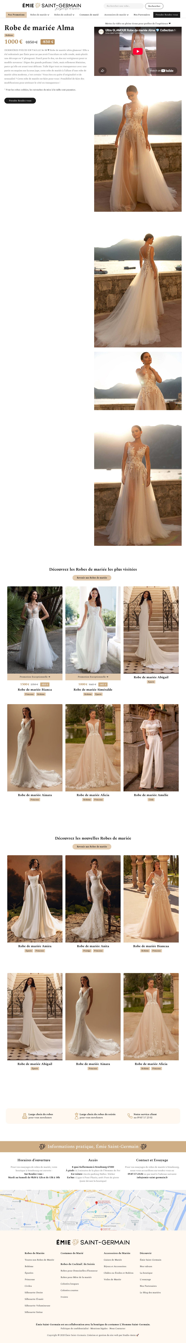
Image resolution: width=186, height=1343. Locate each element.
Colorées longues (70, 1284)
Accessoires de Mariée (117, 1253)
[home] (52, 6)
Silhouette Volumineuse (37, 1305)
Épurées (29, 1273)
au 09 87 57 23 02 (145, 1116)
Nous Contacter (117, 1328)
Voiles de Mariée (112, 1279)
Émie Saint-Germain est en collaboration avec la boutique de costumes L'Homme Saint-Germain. (93, 1324)
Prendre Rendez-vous (166, 14)
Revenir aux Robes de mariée (92, 578)
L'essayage (145, 1279)
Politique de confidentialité (74, 1328)
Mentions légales (99, 1328)
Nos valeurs (146, 1266)
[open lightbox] (138, 148)
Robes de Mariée (34, 1253)
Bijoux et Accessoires (115, 1266)
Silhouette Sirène (34, 1312)
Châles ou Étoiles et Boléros (118, 1273)
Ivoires (64, 1297)
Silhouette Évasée (34, 1299)
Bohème (29, 1266)
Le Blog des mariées (150, 1292)
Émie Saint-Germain (150, 1260)
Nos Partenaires (148, 1286)
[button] (39, 15)
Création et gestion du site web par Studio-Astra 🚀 (113, 1335)
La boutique (146, 1273)
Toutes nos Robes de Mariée (39, 1260)
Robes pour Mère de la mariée (76, 1277)
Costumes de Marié (72, 1253)
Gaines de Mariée (113, 1260)
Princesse (30, 1279)
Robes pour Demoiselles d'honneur (79, 1270)
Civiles (28, 1286)
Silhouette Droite (34, 1292)
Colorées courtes (69, 1290)
